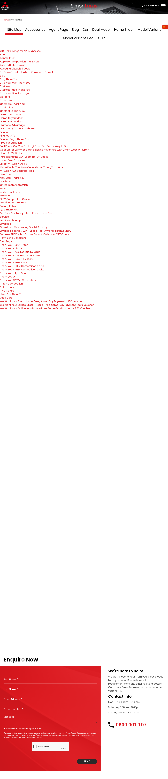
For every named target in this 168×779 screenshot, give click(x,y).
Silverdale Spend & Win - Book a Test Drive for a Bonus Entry (35, 231)
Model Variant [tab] (149, 29)
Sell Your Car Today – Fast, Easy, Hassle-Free (26, 213)
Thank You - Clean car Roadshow (20, 255)
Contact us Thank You (13, 111)
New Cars (6, 174)
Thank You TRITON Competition (18, 280)
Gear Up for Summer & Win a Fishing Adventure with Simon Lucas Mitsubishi (45, 149)
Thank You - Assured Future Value (20, 252)
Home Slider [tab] (124, 29)
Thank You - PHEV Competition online (22, 266)
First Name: (11, 679)
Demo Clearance (10, 114)
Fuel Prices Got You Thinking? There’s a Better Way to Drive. (35, 146)
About (3, 54)
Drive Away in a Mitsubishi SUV (17, 128)
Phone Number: (13, 709)
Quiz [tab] (101, 38)
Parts (3, 188)
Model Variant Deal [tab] (78, 38)
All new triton (7, 58)
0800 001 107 (151, 5)
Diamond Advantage (12, 125)
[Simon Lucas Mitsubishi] (84, 6)
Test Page (6, 241)
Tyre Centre (7, 290)
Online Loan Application (14, 185)
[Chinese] (165, 27)
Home (6, 20)
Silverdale (6, 224)
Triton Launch (8, 287)
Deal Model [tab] (101, 29)
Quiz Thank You (9, 209)
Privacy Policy (8, 206)
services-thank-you (11, 220)
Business (5, 86)
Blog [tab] (75, 29)
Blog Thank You (9, 79)
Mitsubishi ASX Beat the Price (17, 171)
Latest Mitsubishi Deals (13, 164)
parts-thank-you (10, 192)
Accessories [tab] (35, 29)
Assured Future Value (12, 65)
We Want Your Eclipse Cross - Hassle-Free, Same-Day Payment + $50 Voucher (47, 305)
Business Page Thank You (15, 89)
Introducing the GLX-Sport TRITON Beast (24, 156)
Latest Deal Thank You (13, 160)
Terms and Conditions (13, 238)
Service (4, 216)
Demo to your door (11, 118)
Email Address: (13, 699)
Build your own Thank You (15, 82)
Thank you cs (7, 276)
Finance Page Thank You (14, 139)
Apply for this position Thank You (19, 61)
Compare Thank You (12, 104)
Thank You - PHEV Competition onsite (22, 269)
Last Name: (11, 689)
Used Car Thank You (12, 294)
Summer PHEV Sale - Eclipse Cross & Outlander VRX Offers (34, 234)
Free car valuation (11, 142)
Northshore (7, 181)
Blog (2, 75)
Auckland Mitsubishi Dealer (15, 68)
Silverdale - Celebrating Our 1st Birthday (23, 227)
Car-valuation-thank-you (15, 93)
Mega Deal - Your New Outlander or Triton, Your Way (31, 167)
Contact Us (6, 107)
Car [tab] (86, 29)
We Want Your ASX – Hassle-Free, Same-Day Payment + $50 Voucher (41, 301)
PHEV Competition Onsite (15, 199)
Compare (6, 100)
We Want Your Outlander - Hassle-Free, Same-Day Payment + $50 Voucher (45, 308)
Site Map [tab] (14, 29)
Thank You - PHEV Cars (13, 262)
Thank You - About (11, 248)
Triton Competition (11, 283)
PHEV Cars (6, 195)
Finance (4, 132)
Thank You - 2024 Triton (14, 245)
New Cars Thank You (12, 178)
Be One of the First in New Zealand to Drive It (26, 72)
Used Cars (6, 297)
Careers (5, 97)
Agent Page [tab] (58, 29)
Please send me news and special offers (23, 728)
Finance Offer (8, 135)
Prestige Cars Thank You (14, 202)
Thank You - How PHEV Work (16, 259)
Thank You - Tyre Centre (14, 273)
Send (87, 761)
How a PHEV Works (11, 153)
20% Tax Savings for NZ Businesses (20, 51)
